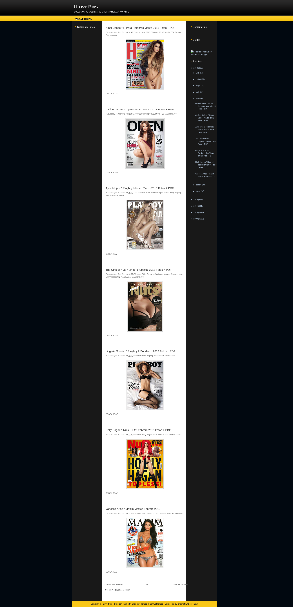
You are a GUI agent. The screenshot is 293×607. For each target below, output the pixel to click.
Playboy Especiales (154, 355)
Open (157, 113)
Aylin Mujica (164, 192)
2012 (196, 199)
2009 (196, 218)
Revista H (179, 32)
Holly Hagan (158, 274)
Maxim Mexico (148, 513)
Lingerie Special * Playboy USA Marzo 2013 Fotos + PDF (140, 351)
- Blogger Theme (120, 604)
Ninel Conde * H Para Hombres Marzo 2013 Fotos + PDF (140, 27)
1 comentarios (118, 195)
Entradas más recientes (113, 584)
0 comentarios (171, 113)
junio (198, 79)
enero (198, 191)
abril (198, 92)
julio (198, 72)
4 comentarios (111, 35)
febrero (199, 184)
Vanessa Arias (165, 513)
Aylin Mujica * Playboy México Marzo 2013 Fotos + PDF (140, 188)
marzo (198, 98)
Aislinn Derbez (148, 113)
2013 (196, 67)
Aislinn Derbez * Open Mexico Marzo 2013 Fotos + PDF (140, 109)
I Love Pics (86, 6)
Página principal (83, 19)
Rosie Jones (126, 276)
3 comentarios (138, 276)
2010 (196, 212)
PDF (172, 32)
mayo (198, 85)
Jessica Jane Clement (173, 274)
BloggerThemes (139, 604)
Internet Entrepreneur (188, 604)
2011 (196, 206)
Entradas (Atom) (123, 589)
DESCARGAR (112, 93)
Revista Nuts (163, 434)
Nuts (118, 276)
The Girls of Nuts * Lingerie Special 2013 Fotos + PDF (139, 269)
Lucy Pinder (110, 276)
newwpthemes (156, 604)
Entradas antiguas (180, 584)
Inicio (148, 584)
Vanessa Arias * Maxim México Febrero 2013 (133, 508)
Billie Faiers (147, 274)
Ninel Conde (164, 32)
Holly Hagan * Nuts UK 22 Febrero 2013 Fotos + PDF (138, 430)
